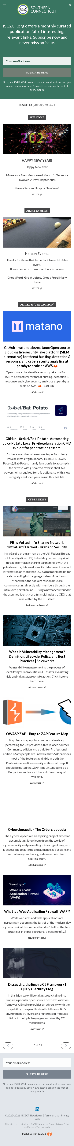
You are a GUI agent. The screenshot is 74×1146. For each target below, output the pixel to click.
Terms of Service (36, 1127)
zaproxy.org (35, 782)
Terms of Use (51, 1115)
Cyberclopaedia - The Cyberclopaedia (37, 829)
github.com (36, 392)
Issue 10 (37, 105)
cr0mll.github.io (35, 864)
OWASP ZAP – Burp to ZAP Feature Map (37, 734)
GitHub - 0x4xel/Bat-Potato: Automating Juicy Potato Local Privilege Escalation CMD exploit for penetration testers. (37, 443)
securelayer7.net (36, 937)
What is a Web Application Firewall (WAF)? (37, 911)
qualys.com (36, 1028)
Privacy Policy (62, 1124)
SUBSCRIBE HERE (37, 72)
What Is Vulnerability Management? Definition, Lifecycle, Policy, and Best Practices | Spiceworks (37, 656)
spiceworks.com (35, 687)
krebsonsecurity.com (35, 605)
